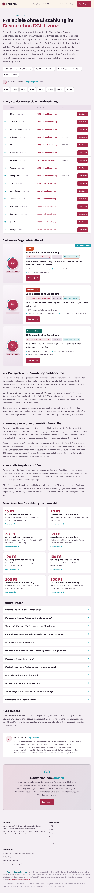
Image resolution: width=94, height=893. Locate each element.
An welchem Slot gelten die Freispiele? (23, 675)
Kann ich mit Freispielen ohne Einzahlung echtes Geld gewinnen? (36, 651)
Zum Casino (83, 114)
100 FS (41, 90)
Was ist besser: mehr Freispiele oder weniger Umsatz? (30, 667)
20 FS (14, 90)
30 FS (23, 90)
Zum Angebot (84, 4)
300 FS (69, 90)
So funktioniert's (49, 4)
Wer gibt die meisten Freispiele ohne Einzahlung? (28, 618)
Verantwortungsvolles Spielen (13, 864)
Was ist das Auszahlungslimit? (19, 659)
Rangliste (36, 4)
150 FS (50, 90)
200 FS (60, 90)
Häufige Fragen (8, 857)
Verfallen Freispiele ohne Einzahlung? (22, 683)
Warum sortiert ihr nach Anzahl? (20, 700)
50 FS (32, 90)
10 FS (6, 90)
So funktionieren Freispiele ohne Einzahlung (18, 853)
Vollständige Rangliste (10, 860)
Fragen (72, 4)
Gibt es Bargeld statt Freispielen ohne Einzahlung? (29, 691)
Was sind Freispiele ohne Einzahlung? (23, 610)
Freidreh (11, 3)
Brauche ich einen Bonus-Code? (20, 642)
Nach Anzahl (62, 4)
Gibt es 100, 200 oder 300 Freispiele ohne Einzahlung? (30, 626)
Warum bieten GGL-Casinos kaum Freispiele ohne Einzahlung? (34, 634)
